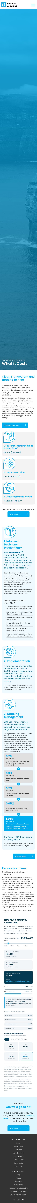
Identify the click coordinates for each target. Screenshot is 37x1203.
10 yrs (12, 1039)
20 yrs (25, 1039)
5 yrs (7, 1039)
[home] (9, 4)
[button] (33, 5)
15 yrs (19, 1039)
